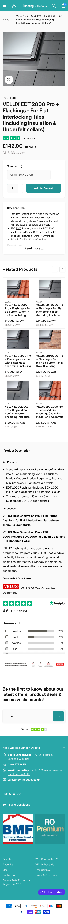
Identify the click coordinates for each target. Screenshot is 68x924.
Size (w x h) (14, 166)
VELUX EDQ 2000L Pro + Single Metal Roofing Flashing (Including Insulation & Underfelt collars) (17, 413)
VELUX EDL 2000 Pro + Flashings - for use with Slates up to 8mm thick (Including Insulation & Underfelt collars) (18, 364)
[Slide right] (62, 59)
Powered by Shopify (42, 918)
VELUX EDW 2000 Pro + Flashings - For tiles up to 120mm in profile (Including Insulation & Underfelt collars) (18, 313)
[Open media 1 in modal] (34, 59)
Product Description (16, 450)
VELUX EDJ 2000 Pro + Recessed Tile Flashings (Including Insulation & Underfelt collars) (49, 413)
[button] (5, 5)
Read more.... (34, 248)
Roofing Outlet (30, 918)
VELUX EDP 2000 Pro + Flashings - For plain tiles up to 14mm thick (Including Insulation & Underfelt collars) (49, 364)
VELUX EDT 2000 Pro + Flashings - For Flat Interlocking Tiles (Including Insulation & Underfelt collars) (49, 311)
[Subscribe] (58, 716)
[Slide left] (6, 59)
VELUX (9, 98)
